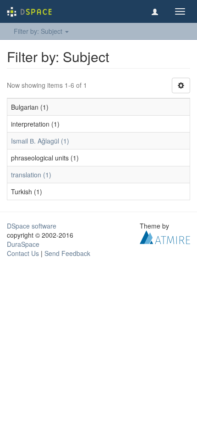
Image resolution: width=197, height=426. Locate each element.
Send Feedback (67, 253)
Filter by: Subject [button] (39, 31)
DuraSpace (23, 244)
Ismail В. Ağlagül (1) (40, 140)
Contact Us (23, 253)
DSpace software (31, 225)
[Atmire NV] (165, 236)
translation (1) (31, 174)
